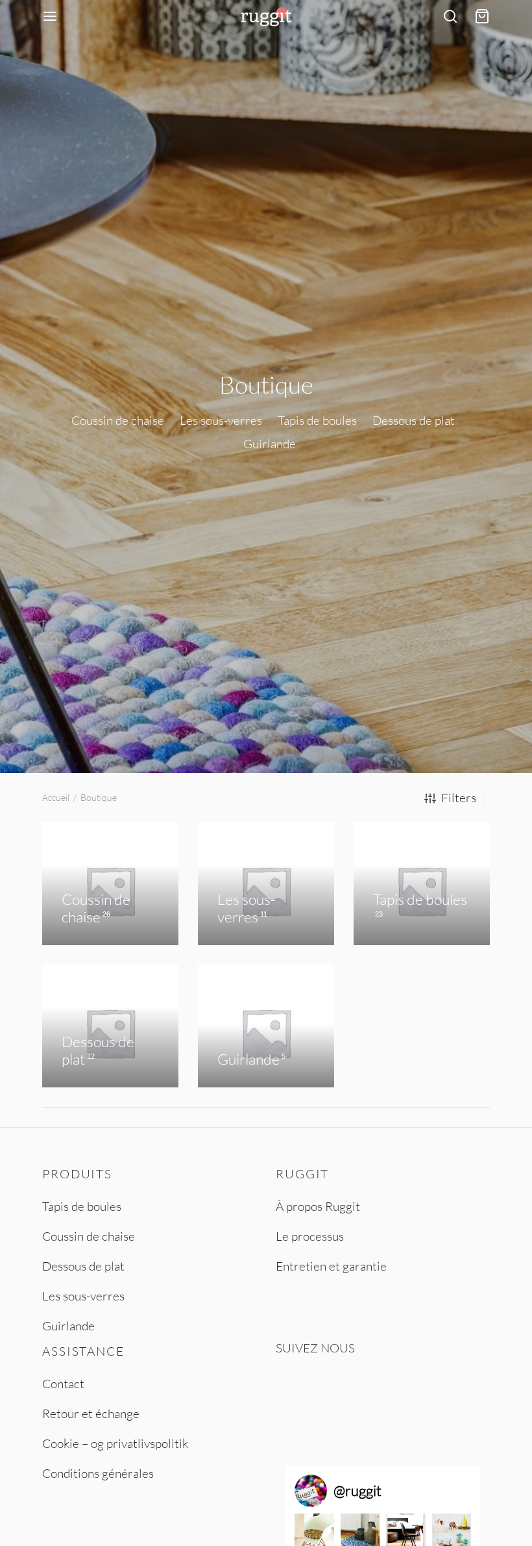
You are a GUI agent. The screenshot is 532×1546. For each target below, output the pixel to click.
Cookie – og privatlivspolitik (115, 1443)
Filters (458, 797)
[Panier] (482, 16)
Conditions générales (98, 1473)
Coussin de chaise (88, 1236)
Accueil (55, 797)
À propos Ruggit (318, 1206)
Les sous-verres (83, 1296)
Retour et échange (90, 1413)
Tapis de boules (81, 1206)
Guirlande (68, 1326)
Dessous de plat (83, 1266)
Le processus (310, 1236)
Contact (63, 1383)
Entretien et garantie (331, 1266)
